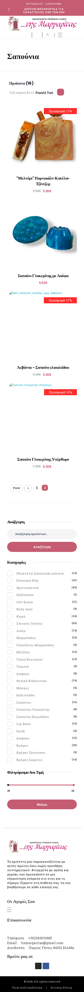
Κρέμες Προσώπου (30, 752)
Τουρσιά (22, 666)
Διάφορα (22, 674)
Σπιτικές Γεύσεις (29, 623)
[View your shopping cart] (47, 35)
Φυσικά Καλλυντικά (31, 681)
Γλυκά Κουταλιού (29, 659)
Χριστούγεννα (27, 588)
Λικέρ (20, 631)
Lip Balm (23, 724)
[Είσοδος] (28, 34)
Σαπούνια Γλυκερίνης (33, 709)
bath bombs (25, 695)
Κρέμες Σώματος (29, 760)
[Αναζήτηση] (38, 35)
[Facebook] (46, 966)
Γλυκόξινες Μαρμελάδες (35, 645)
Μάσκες (22, 688)
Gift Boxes (24, 602)
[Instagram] (38, 966)
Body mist (24, 609)
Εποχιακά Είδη (27, 580)
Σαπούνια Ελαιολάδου (32, 717)
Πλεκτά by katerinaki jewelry (40, 573)
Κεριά (20, 616)
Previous (28, 488)
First (16, 488)
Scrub (20, 731)
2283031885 (54, 3)
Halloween (25, 595)
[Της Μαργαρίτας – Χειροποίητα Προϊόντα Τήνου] (42, 23)
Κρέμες (22, 745)
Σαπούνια (23, 702)
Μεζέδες (23, 652)
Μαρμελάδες (26, 638)
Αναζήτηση (42, 547)
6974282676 (34, 3)
